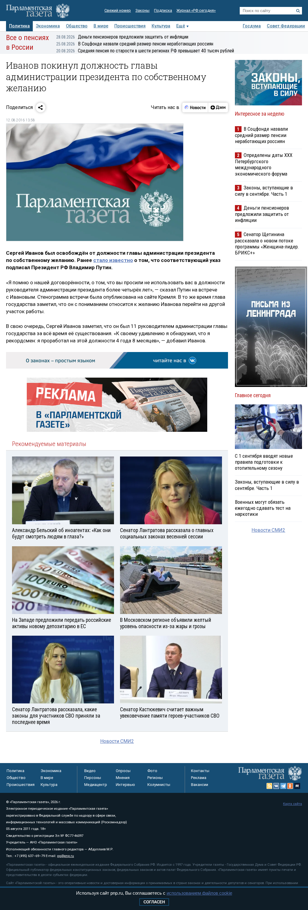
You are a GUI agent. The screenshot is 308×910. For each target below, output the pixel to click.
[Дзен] (218, 107)
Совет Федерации (286, 26)
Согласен (154, 902)
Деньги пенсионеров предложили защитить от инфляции (122, 37)
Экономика (48, 26)
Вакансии (199, 784)
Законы (142, 10)
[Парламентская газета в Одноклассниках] (290, 786)
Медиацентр (95, 784)
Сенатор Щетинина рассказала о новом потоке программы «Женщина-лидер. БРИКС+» (267, 243)
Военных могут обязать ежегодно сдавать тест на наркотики (263, 508)
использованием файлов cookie (199, 893)
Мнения (123, 777)
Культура (161, 26)
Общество (77, 26)
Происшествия (130, 26)
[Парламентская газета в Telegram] (283, 786)
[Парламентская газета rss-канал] (269, 786)
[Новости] (195, 107)
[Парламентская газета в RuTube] (297, 786)
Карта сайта (292, 804)
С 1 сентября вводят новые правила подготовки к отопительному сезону (264, 462)
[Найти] (298, 11)
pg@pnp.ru (65, 856)
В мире (101, 26)
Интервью (125, 784)
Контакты (200, 770)
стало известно (113, 260)
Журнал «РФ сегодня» (196, 10)
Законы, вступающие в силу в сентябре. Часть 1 (264, 191)
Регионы (155, 777)
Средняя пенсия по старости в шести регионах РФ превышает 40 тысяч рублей (145, 51)
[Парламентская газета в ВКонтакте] (276, 786)
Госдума (252, 26)
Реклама (198, 777)
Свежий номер (117, 10)
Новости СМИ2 (117, 741)
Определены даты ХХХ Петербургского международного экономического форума (263, 164)
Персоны (92, 777)
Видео (90, 770)
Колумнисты (158, 784)
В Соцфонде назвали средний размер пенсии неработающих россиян (134, 44)
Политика (19, 26)
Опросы (123, 770)
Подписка (163, 10)
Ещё (180, 26)
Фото (152, 770)
